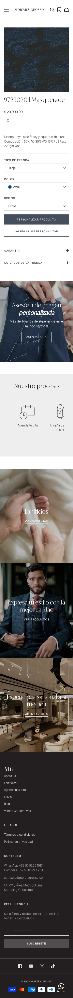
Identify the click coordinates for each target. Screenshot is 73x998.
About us (10, 776)
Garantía (12, 250)
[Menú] (6, 9)
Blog (7, 804)
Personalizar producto (36, 219)
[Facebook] (20, 966)
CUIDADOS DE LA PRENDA (23, 262)
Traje (12, 168)
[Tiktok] (52, 966)
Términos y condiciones (19, 834)
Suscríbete (36, 943)
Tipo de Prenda (16, 160)
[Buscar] (53, 9)
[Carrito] (66, 9)
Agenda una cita (15, 790)
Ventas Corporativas (17, 811)
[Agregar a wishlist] (8, 121)
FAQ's (8, 797)
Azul (16, 187)
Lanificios (10, 783)
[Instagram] (42, 966)
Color (9, 179)
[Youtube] (31, 966)
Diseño (9, 198)
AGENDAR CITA (36, 336)
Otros (12, 206)
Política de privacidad (18, 842)
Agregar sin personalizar (36, 231)
